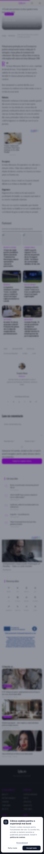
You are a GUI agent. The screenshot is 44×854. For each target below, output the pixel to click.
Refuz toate (12, 848)
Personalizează (22, 843)
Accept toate (31, 848)
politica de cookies (17, 837)
